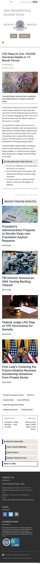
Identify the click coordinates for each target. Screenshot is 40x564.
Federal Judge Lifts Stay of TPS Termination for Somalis (18, 326)
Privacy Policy (6, 558)
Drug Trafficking (23, 400)
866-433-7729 (13, 488)
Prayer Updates (7, 64)
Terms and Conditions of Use (21, 558)
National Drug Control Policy (13, 405)
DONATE (24, 36)
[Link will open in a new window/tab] (5, 514)
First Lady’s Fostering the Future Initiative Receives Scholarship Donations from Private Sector (19, 372)
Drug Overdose (8, 400)
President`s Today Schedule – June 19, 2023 (11, 424)
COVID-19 (30, 395)
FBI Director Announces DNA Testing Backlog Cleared (18, 281)
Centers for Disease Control (13, 395)
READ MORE (6, 245)
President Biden (27, 409)
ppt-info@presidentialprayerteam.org (20, 500)
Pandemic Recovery (10, 409)
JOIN (14, 36)
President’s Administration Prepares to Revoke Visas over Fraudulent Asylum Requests (18, 233)
